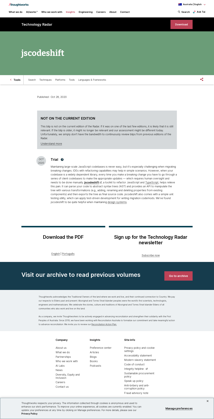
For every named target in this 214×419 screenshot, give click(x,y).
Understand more (51, 143)
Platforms (60, 79)
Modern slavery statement (140, 359)
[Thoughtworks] (19, 3)
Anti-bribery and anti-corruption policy (136, 387)
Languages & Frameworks (92, 79)
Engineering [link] (86, 12)
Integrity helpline (134, 368)
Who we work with (67, 361)
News (59, 370)
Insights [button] (70, 12)
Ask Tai (201, 11)
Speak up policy (133, 380)
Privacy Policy (29, 413)
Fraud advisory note (136, 392)
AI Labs (60, 365)
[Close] (207, 401)
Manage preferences (179, 408)
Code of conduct (134, 364)
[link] (181, 24)
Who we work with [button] (51, 12)
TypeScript (151, 182)
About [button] (112, 12)
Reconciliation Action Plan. (104, 324)
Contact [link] (125, 12)
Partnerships (63, 356)
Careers (60, 382)
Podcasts (95, 365)
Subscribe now (151, 255)
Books (94, 361)
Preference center (101, 347)
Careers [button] (101, 12)
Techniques (45, 79)
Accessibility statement (138, 355)
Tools (72, 79)
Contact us (62, 386)
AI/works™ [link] (32, 12)
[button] (62, 159)
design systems (117, 202)
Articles (94, 352)
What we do (63, 352)
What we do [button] (15, 12)
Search (185, 12)
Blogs (93, 356)
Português (68, 253)
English (55, 253)
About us (61, 347)
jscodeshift (91, 182)
